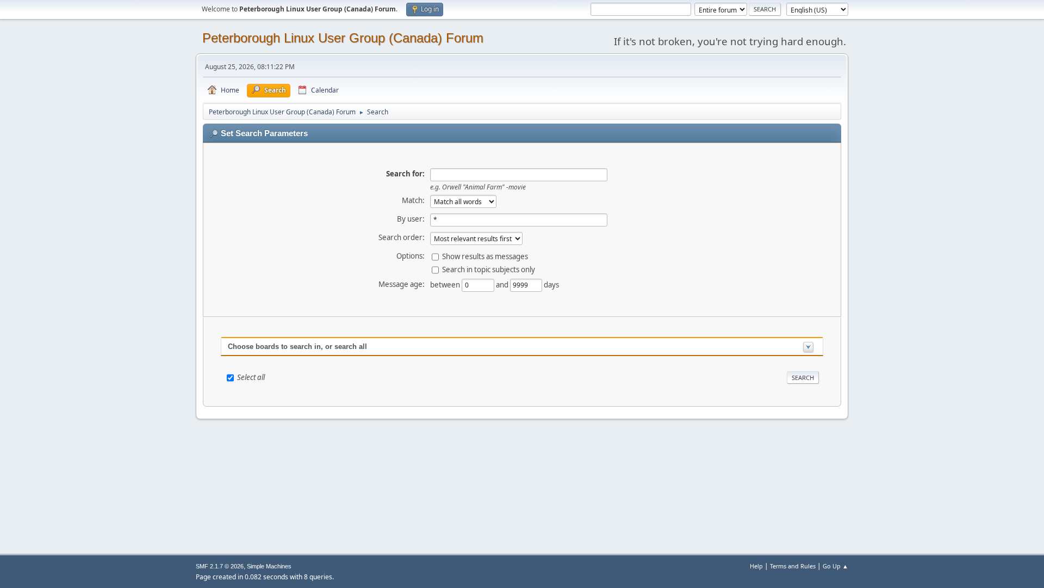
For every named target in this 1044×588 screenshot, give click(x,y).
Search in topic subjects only (488, 269)
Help (756, 566)
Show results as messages (485, 256)
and (503, 284)
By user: (411, 219)
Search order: (401, 237)
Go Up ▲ (835, 566)
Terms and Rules (793, 566)
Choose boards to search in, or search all (297, 346)
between (446, 284)
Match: (413, 200)
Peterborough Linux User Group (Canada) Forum (342, 37)
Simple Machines (269, 566)
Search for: (405, 174)
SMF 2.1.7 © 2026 (220, 566)
